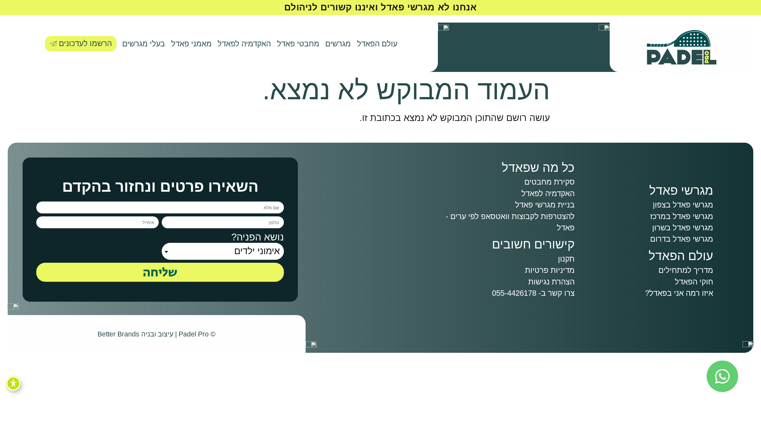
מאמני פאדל (191, 44)
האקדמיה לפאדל (244, 44)
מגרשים (338, 44)
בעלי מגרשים (143, 44)
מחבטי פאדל (298, 44)
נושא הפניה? (257, 237)
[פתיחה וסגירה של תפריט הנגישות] (13, 383)
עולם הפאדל (377, 44)
